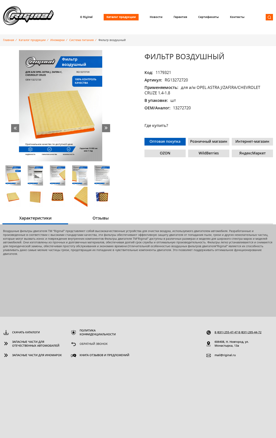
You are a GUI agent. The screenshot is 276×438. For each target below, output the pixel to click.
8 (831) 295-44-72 (249, 332)
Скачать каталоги (26, 332)
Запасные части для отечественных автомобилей (35, 344)
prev (15, 128)
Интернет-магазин (252, 142)
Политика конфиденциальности (98, 332)
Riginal (28, 17)
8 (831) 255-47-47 (226, 332)
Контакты (237, 17)
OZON (165, 153)
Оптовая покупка (165, 142)
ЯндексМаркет (252, 153)
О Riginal (86, 17)
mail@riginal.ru (225, 355)
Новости (156, 17)
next (106, 128)
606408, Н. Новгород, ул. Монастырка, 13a (232, 344)
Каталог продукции (121, 17)
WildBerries (209, 153)
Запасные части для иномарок (37, 355)
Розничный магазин (208, 142)
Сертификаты (208, 17)
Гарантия (180, 17)
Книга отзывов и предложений (104, 355)
